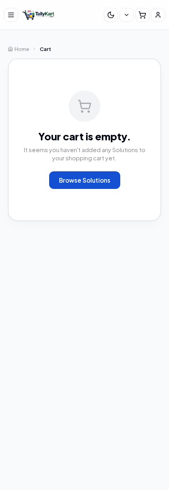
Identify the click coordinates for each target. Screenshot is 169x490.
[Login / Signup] (158, 15)
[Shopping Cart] (142, 15)
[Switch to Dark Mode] (111, 15)
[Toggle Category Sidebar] (11, 15)
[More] (126, 15)
